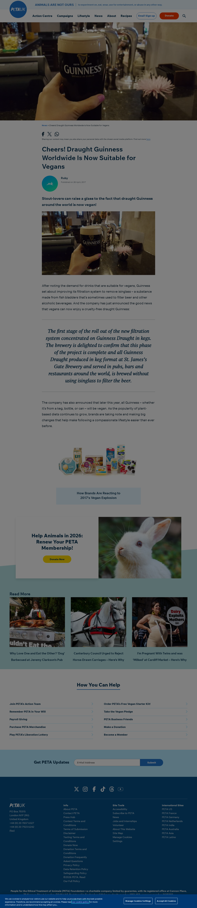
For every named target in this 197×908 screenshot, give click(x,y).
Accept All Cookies (166, 901)
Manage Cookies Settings (138, 901)
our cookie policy (80, 902)
